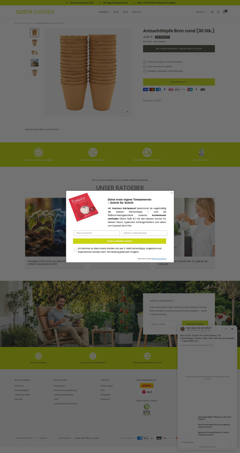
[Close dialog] (171, 193)
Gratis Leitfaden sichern (119, 241)
